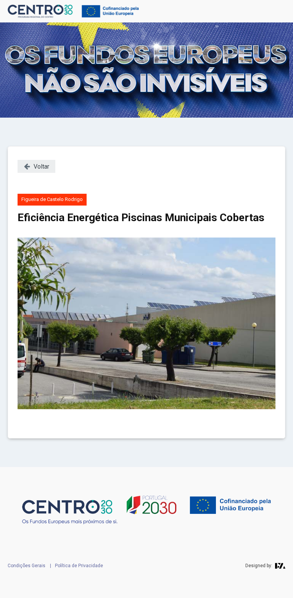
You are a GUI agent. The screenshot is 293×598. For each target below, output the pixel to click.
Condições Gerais (26, 565)
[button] (36, 166)
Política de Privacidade (79, 565)
